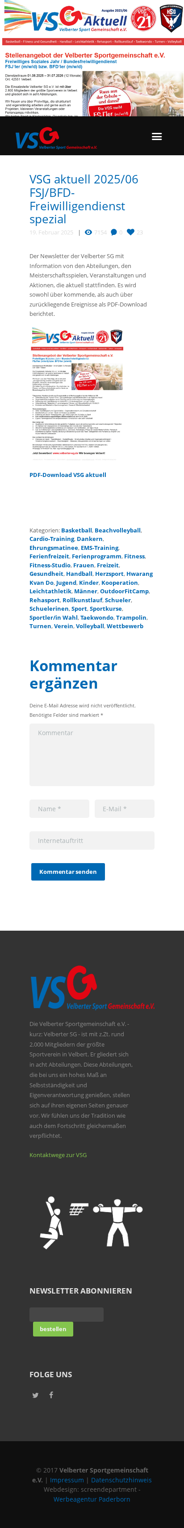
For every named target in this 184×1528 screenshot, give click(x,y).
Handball (79, 574)
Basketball (76, 530)
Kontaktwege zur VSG (58, 1155)
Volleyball (90, 626)
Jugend (66, 583)
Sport (79, 608)
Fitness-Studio (50, 565)
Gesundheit (46, 574)
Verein (63, 626)
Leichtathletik (50, 591)
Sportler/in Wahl (53, 617)
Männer (85, 591)
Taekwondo (96, 617)
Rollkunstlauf (82, 600)
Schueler (118, 600)
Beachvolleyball (118, 530)
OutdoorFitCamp (124, 591)
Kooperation (119, 583)
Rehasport (44, 600)
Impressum (67, 1480)
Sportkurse (106, 608)
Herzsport (109, 574)
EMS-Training (99, 548)
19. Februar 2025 (51, 232)
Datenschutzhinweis (121, 1480)
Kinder (89, 583)
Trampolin (131, 617)
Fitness (134, 556)
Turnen (40, 626)
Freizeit (108, 565)
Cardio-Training (51, 539)
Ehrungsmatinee (53, 548)
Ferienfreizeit (49, 556)
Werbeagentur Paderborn (92, 1499)
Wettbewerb (125, 626)
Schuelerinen (49, 608)
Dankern (90, 539)
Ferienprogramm (96, 556)
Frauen (83, 565)
